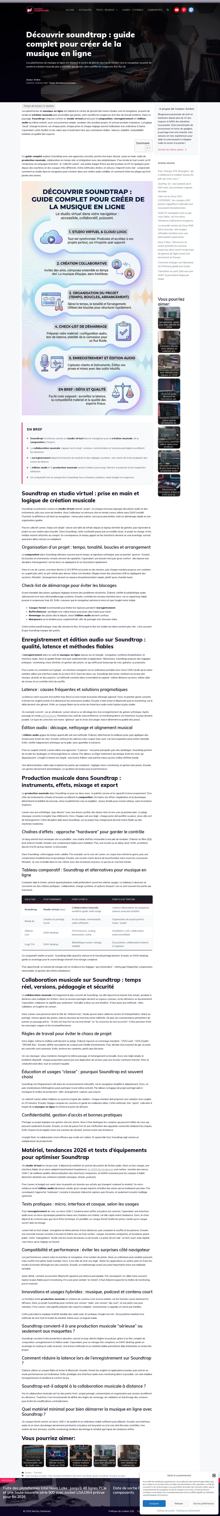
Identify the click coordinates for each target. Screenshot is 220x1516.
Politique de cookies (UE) (121, 1511)
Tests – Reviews (105, 10)
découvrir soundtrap (82, 1475)
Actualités (85, 10)
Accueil (70, 10)
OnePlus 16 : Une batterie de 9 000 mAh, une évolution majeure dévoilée (175, 187)
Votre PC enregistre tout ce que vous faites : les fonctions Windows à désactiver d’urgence (175, 216)
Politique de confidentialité (188, 1510)
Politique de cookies (166, 1510)
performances (48, 715)
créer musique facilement (60, 1475)
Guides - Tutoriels (33, 1472)
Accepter (154, 1503)
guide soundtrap (100, 1475)
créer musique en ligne (36, 1475)
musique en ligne (117, 1475)
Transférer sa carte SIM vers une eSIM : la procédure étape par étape (175, 275)
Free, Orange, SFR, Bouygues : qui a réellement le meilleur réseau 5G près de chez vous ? (176, 175)
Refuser (179, 1503)
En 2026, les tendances (100, 1169)
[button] (214, 1475)
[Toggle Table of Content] (146, 147)
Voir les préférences (203, 1503)
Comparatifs (155, 10)
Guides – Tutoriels (132, 10)
